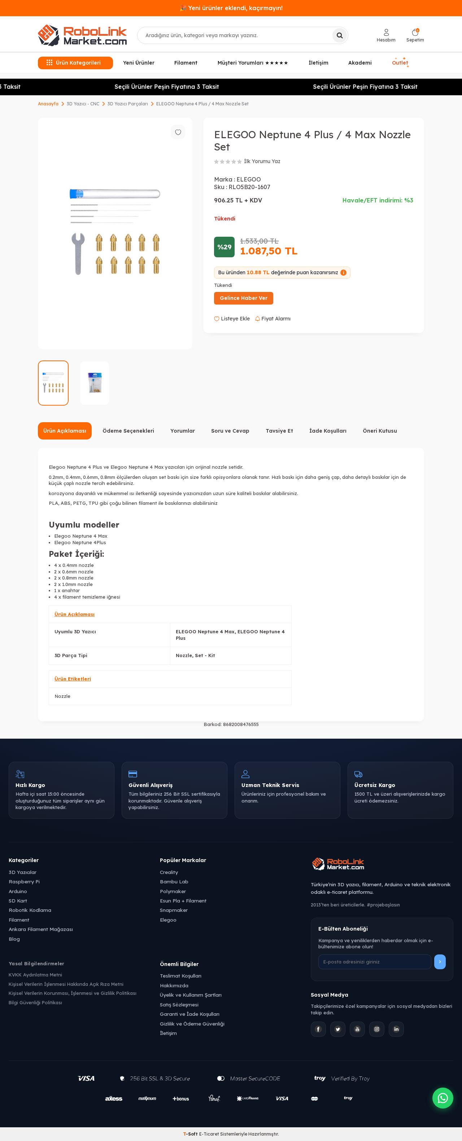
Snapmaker (174, 910)
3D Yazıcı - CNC (83, 103)
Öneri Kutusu (380, 431)
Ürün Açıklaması (64, 431)
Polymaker (173, 891)
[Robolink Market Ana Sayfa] (382, 865)
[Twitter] (337, 1029)
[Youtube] (357, 1029)
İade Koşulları (327, 431)
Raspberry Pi (24, 881)
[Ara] (339, 35)
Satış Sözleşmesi (179, 1004)
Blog (14, 939)
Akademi (360, 63)
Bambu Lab (174, 881)
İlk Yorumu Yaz (262, 161)
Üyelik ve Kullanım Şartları (191, 995)
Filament (185, 63)
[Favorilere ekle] (178, 132)
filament (148, 503)
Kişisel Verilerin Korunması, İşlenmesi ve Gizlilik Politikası (72, 993)
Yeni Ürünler (138, 63)
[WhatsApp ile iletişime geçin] (442, 1098)
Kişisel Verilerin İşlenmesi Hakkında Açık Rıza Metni (66, 984)
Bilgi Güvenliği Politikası (35, 1002)
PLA (53, 503)
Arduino (18, 891)
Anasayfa (48, 103)
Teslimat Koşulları (180, 975)
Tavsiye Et (279, 431)
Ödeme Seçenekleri (128, 431)
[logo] (82, 35)
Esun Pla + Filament (183, 900)
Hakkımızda (174, 985)
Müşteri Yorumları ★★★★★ (253, 63)
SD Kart (18, 900)
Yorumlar (182, 431)
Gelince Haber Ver (243, 298)
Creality (169, 872)
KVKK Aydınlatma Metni (35, 975)
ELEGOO (248, 179)
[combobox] (242, 35)
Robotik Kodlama (30, 910)
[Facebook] (318, 1029)
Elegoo (168, 920)
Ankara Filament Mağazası (41, 929)
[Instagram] (376, 1029)
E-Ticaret (209, 1134)
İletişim (318, 63)
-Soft (191, 1134)
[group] (115, 233)
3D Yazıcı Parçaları (128, 103)
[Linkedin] (396, 1029)
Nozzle (62, 696)
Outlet (401, 63)
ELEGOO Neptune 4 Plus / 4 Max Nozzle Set (202, 103)
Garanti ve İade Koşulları (189, 1014)
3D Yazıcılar (22, 872)
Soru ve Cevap (230, 431)
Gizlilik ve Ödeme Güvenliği (192, 1023)
